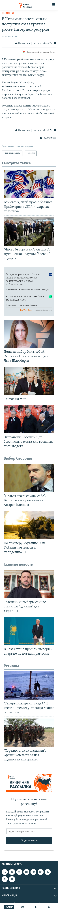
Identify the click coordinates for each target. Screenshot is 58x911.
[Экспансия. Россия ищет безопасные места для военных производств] (29, 419)
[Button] (22, 43)
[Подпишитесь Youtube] (26, 872)
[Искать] (49, 907)
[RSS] (48, 872)
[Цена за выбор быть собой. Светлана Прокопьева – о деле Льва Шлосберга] (29, 334)
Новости (8, 13)
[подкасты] (22, 907)
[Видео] (36, 907)
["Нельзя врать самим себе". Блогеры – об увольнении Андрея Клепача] (29, 478)
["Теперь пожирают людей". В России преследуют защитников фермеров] (29, 685)
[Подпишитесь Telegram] (33, 872)
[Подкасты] (5, 879)
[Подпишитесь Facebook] (12, 872)
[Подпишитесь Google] (5, 872)
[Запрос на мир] (29, 381)
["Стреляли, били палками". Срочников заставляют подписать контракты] (29, 733)
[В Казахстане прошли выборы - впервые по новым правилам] (29, 631)
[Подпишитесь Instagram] (40, 872)
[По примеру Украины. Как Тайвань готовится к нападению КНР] (29, 525)
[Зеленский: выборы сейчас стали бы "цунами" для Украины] (29, 584)
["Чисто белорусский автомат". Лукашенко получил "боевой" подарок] (29, 231)
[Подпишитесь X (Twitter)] (19, 872)
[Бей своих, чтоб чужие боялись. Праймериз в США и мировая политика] (29, 184)
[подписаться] (12, 879)
